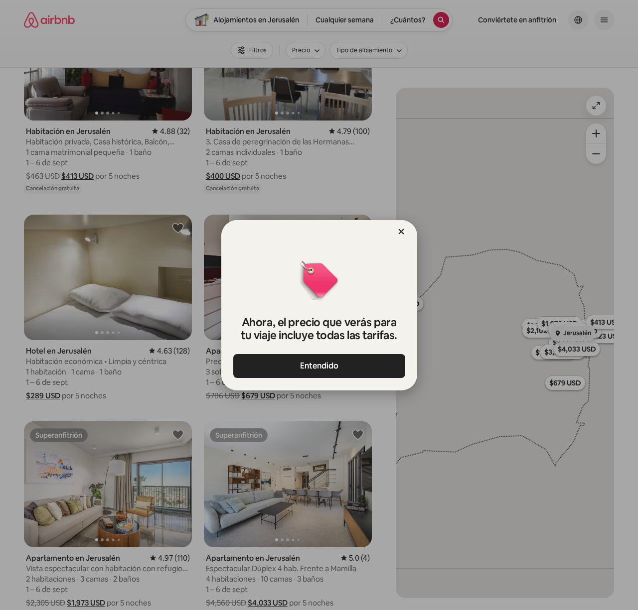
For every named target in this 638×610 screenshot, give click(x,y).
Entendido (319, 366)
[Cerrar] (401, 232)
